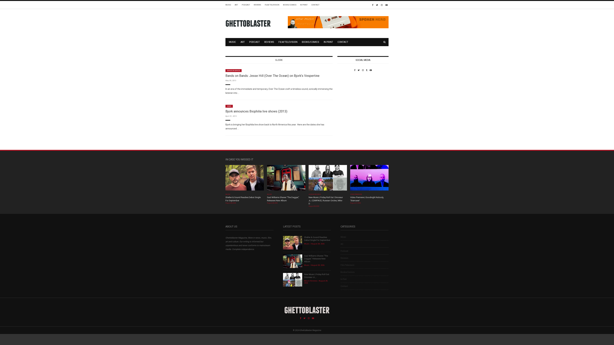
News (229, 106)
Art (236, 5)
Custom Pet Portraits (346, 93)
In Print (304, 5)
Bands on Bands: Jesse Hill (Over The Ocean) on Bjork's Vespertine (272, 76)
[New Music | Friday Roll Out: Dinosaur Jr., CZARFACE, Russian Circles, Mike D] (328, 179)
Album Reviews (315, 194)
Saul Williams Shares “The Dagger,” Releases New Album (316, 259)
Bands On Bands (233, 70)
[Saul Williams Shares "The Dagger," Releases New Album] (286, 179)
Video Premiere (356, 194)
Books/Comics (289, 5)
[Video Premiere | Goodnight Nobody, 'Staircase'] (369, 179)
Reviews (257, 5)
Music (228, 5)
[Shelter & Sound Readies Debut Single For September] (244, 179)
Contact (315, 5)
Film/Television (272, 5)
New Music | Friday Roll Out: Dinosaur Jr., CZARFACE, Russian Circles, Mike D (326, 200)
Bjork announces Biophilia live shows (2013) (256, 111)
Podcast (246, 5)
